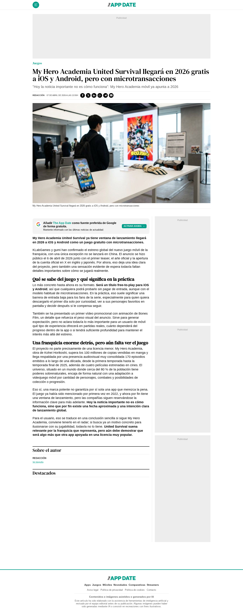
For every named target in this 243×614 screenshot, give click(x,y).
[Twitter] (88, 95)
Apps (87, 584)
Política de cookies (135, 590)
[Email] (111, 95)
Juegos (37, 63)
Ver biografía (38, 462)
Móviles (107, 584)
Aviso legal (92, 590)
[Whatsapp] (99, 95)
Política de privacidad (112, 590)
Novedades (120, 584)
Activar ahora (133, 226)
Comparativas (137, 584)
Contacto (151, 590)
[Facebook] (82, 95)
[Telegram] (105, 95)
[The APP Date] (122, 5)
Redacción (38, 95)
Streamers (153, 584)
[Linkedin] (94, 95)
